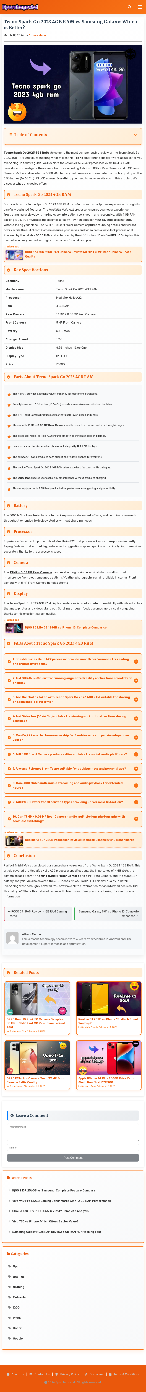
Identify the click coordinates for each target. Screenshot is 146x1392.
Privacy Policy (69, 1374)
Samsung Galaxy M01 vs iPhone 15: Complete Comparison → (109, 914)
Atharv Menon (38, 35)
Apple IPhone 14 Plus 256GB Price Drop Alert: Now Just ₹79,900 (106, 1080)
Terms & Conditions (126, 1374)
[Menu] (140, 7)
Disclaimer (96, 1374)
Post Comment (73, 1157)
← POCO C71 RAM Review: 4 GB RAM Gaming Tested (37, 914)
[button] (73, 135)
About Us (17, 1374)
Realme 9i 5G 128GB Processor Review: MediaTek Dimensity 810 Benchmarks (79, 840)
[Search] (129, 7)
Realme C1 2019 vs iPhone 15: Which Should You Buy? (108, 1021)
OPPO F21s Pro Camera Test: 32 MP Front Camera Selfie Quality (36, 1080)
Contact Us (42, 1374)
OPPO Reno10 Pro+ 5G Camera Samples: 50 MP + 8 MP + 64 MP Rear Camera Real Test (36, 1023)
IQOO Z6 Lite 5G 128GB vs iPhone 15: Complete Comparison (66, 627)
